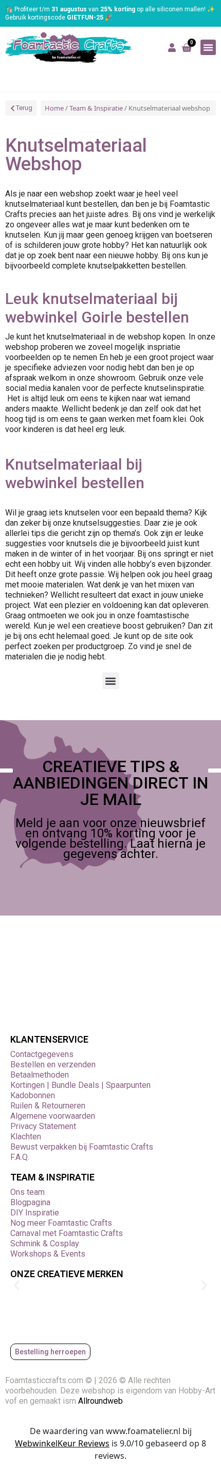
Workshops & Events (47, 1254)
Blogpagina (30, 1202)
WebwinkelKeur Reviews (62, 1443)
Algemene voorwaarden (52, 1116)
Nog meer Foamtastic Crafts (61, 1223)
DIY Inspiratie (34, 1213)
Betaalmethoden (39, 1075)
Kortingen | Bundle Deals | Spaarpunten (80, 1085)
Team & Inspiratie (96, 108)
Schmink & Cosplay (44, 1243)
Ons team (27, 1192)
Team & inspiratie (52, 1177)
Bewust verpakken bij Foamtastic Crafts (81, 1147)
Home (54, 108)
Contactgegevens (41, 1054)
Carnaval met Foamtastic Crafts (66, 1233)
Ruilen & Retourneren (47, 1106)
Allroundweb (101, 1401)
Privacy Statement (43, 1126)
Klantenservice (49, 1039)
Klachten (25, 1136)
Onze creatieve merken (66, 1273)
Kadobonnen (32, 1095)
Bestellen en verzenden (53, 1064)
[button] (208, 47)
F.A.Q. (19, 1157)
